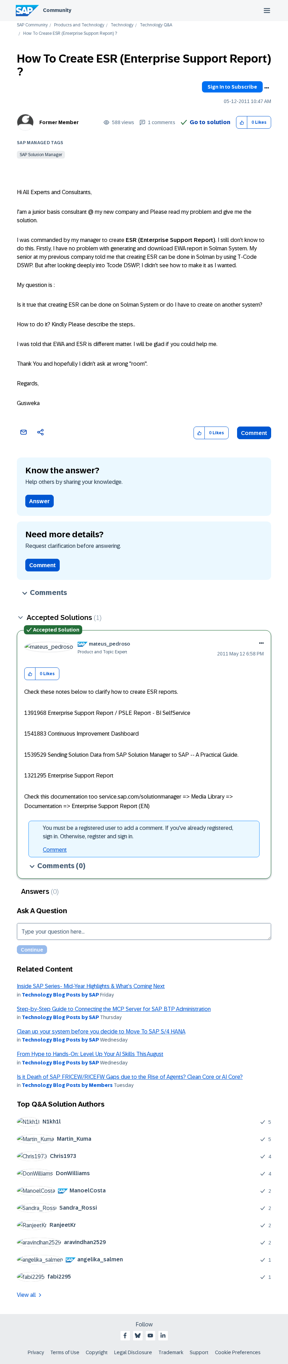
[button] (241, 122)
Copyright (97, 1352)
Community (57, 10)
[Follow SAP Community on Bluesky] (137, 1335)
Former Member (59, 122)
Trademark (170, 1352)
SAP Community (32, 25)
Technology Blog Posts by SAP (60, 995)
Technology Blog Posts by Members (67, 1085)
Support (199, 1352)
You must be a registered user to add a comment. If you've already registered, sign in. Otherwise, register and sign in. (138, 832)
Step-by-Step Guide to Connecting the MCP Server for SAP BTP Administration (114, 1009)
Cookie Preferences (238, 1352)
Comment (254, 433)
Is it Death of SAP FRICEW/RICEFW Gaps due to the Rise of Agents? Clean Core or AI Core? (130, 1077)
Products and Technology (79, 25)
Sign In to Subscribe (232, 87)
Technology (122, 25)
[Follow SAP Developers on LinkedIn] (163, 1335)
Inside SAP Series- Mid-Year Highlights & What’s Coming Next (91, 986)
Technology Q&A (156, 25)
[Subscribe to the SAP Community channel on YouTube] (150, 1335)
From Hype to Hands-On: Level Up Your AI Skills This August (90, 1054)
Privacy (36, 1352)
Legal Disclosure (133, 1352)
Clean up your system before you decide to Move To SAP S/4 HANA (101, 1032)
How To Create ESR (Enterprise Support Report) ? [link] (70, 33)
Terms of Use (64, 1352)
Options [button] (266, 88)
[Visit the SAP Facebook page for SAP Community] (125, 1335)
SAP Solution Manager (41, 154)
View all (26, 1295)
